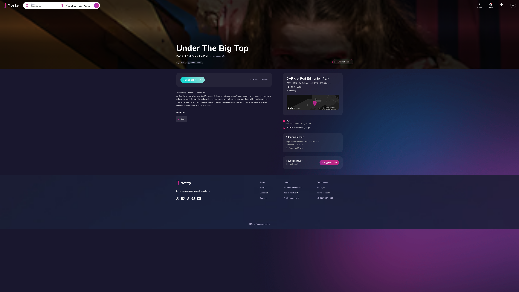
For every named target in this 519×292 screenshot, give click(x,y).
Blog (262, 187)
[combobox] (80, 6)
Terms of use (322, 193)
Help (286, 182)
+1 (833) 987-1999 (325, 198)
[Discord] (199, 198)
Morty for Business (292, 187)
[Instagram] (182, 198)
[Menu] (513, 5)
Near (68, 4)
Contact (263, 198)
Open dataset (322, 182)
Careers (263, 193)
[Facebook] (193, 198)
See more (180, 112)
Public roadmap (290, 198)
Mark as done (189, 80)
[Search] (96, 5)
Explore (479, 7)
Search (33, 4)
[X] (177, 198)
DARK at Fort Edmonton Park (192, 56)
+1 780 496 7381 (294, 87)
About (262, 182)
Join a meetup (290, 193)
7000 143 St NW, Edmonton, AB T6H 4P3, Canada (309, 83)
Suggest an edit (330, 162)
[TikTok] (188, 198)
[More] (201, 80)
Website (290, 90)
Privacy (320, 187)
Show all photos (344, 62)
